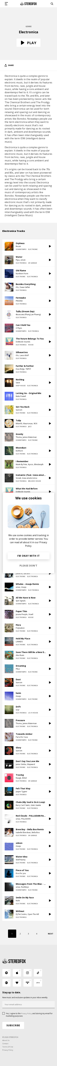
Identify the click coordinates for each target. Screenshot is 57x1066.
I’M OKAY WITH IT (28, 555)
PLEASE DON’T (28, 565)
